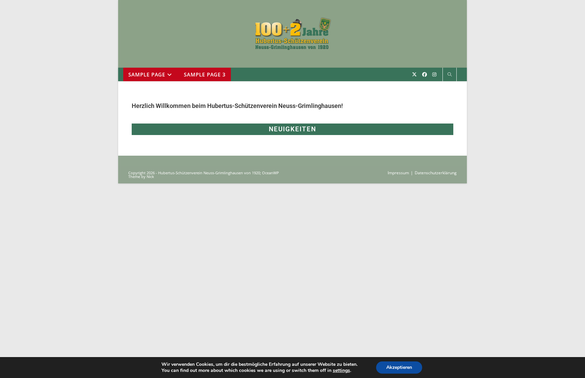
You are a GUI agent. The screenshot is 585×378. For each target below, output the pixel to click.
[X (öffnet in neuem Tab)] (414, 74)
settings (341, 371)
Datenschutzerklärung (436, 173)
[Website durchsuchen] (449, 75)
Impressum (398, 173)
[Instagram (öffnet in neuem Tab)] (434, 74)
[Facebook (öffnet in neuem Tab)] (424, 74)
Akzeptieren (399, 367)
